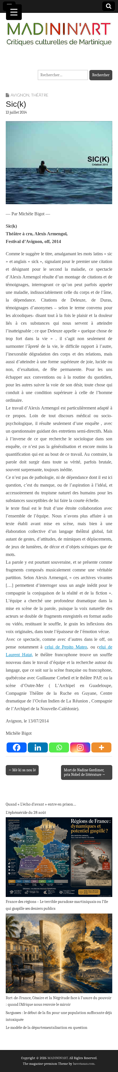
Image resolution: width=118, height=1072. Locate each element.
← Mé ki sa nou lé (22, 770)
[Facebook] (17, 747)
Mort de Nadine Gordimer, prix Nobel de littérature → (84, 772)
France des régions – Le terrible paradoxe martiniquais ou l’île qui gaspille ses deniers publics (57, 905)
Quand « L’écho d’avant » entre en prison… (41, 804)
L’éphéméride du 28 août (26, 812)
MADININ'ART (58, 1058)
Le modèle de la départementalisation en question (46, 1027)
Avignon (20, 95)
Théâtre (39, 95)
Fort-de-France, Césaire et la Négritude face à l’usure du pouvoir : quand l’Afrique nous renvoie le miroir (58, 1001)
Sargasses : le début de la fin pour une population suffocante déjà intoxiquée (59, 1016)
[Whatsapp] (59, 747)
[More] (101, 747)
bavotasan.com (84, 1064)
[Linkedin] (38, 747)
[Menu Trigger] (14, 12)
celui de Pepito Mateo (66, 647)
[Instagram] (80, 747)
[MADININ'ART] (59, 31)
